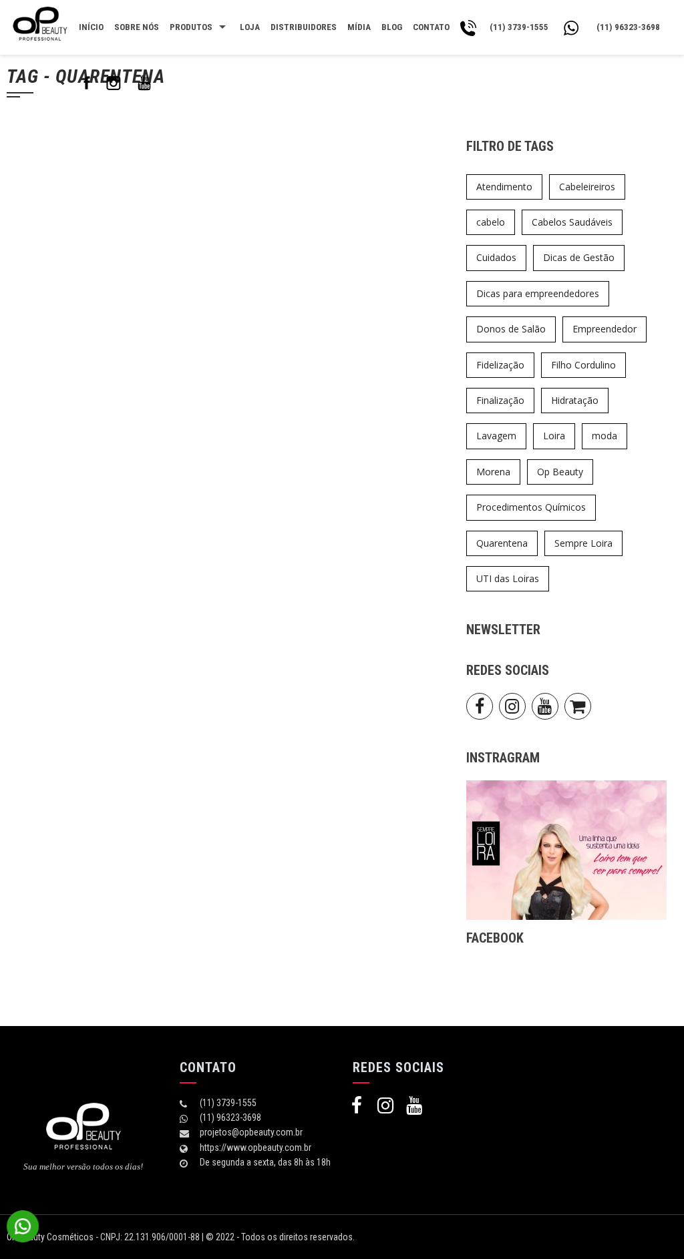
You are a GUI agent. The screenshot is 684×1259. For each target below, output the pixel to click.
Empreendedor (604, 328)
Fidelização (500, 364)
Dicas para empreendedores (537, 293)
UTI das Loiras (507, 578)
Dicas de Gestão (579, 257)
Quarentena (502, 543)
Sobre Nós (136, 27)
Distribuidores (304, 27)
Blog (391, 27)
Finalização (500, 400)
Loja (250, 27)
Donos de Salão (511, 328)
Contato (431, 27)
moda (604, 435)
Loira (554, 435)
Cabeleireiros (587, 186)
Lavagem (496, 435)
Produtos (191, 27)
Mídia (359, 27)
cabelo (490, 222)
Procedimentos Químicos (531, 507)
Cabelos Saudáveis (572, 222)
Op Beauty (560, 471)
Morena (493, 471)
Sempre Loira (583, 543)
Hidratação (574, 400)
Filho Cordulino (583, 364)
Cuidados (496, 257)
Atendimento (504, 186)
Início (91, 27)
